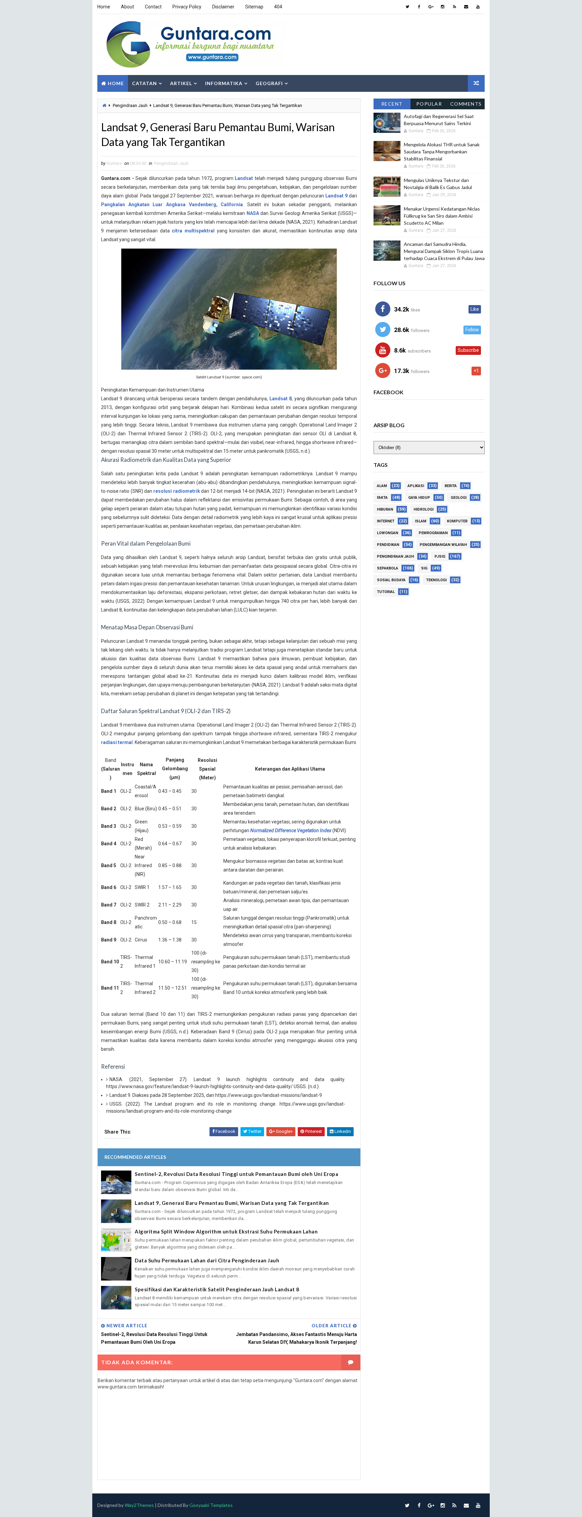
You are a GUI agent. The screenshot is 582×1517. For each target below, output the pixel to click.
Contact (153, 6)
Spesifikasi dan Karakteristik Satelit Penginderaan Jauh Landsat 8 (217, 1289)
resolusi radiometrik (176, 491)
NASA (253, 213)
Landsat (244, 178)
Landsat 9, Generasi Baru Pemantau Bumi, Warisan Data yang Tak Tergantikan (232, 1203)
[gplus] (431, 7)
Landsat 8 (280, 398)
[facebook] (419, 7)
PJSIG (439, 556)
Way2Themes (139, 1505)
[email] (466, 7)
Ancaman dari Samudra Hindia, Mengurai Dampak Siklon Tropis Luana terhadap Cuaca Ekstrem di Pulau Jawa (444, 251)
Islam (420, 521)
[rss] (454, 7)
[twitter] (407, 7)
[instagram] (443, 7)
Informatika (224, 83)
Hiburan (385, 509)
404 (278, 6)
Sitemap (254, 6)
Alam (382, 486)
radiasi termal (117, 742)
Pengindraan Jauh (130, 105)
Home (103, 6)
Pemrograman (433, 533)
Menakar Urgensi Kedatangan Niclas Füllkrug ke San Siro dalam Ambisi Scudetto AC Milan (442, 216)
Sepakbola (387, 568)
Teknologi (436, 580)
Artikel (181, 83)
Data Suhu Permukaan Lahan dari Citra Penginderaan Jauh (207, 1260)
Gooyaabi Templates (211, 1505)
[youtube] (478, 7)
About (127, 6)
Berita (451, 486)
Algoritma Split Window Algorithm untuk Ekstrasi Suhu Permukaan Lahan (226, 1231)
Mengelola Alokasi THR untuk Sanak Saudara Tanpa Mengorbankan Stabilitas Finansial (442, 151)
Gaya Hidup (419, 497)
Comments (466, 104)
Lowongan (387, 533)
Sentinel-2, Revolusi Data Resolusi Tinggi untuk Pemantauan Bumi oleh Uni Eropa (236, 1174)
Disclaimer (223, 6)
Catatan (144, 83)
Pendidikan (388, 545)
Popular (429, 104)
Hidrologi (423, 509)
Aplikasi (416, 486)
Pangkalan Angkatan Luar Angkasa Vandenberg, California (172, 204)
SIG (424, 568)
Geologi (458, 497)
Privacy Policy (186, 6)
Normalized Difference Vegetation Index (290, 830)
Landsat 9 (336, 195)
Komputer (457, 521)
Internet (385, 521)
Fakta (382, 497)
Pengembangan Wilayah (443, 545)
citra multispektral (193, 230)
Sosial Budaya (391, 580)
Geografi (269, 83)
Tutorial (386, 592)
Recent (392, 104)
